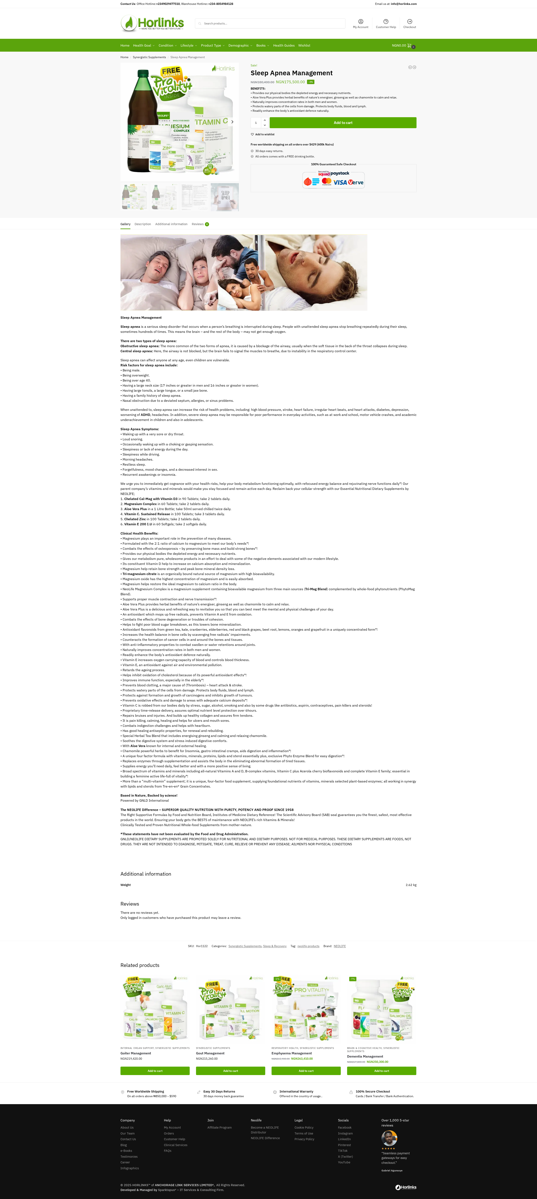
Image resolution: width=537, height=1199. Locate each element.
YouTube (344, 1162)
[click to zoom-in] (179, 122)
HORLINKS (140, 1185)
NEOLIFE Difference (265, 1138)
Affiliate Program (219, 1127)
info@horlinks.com (404, 4)
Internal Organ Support (137, 1048)
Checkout (409, 27)
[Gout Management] (230, 1009)
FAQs (167, 1151)
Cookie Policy (304, 1127)
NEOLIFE (340, 946)
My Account (360, 27)
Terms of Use (304, 1133)
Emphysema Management (292, 1053)
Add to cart (343, 122)
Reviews (200, 224)
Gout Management (210, 1053)
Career (125, 1162)
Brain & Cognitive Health (364, 1048)
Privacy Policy (304, 1139)
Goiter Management (135, 1053)
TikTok (343, 1151)
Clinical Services (175, 1145)
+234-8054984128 (220, 4)
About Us (127, 1127)
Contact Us (128, 1139)
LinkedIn (344, 1139)
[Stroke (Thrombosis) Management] (414, 67)
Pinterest (344, 1145)
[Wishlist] (183, 981)
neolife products (308, 946)
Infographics (129, 1168)
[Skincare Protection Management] (410, 67)
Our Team (127, 1133)
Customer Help (386, 27)
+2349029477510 (168, 4)
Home (124, 57)
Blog (123, 1145)
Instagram (345, 1133)
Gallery (125, 224)
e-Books (126, 1151)
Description (143, 224)
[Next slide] (232, 121)
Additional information (171, 224)
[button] (264, 120)
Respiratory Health (285, 1048)
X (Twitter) (345, 1157)
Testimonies (129, 1157)
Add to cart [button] (155, 1071)
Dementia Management (365, 1056)
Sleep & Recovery (275, 946)
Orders (169, 1133)
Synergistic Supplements (149, 57)
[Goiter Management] (155, 1009)
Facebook (345, 1127)
